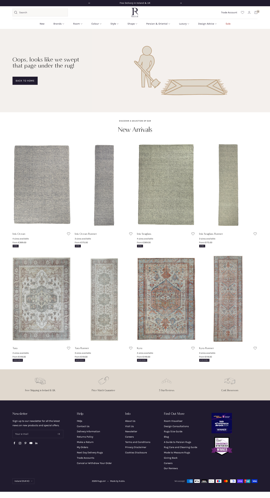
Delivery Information (88, 431)
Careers (129, 436)
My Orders (82, 447)
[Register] (59, 434)
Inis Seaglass (144, 233)
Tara (14, 348)
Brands (57, 23)
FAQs (79, 420)
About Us (130, 420)
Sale (228, 23)
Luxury (183, 23)
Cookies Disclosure (136, 452)
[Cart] (256, 12)
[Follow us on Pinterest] (25, 443)
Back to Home (25, 80)
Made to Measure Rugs (177, 452)
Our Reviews (171, 468)
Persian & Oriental (157, 23)
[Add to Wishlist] (69, 234)
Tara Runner (82, 348)
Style (113, 23)
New (42, 23)
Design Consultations (176, 426)
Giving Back (171, 457)
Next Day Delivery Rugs (90, 452)
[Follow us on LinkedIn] (36, 443)
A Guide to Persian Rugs (177, 442)
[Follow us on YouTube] (31, 443)
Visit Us (129, 426)
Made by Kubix (117, 481)
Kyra (139, 348)
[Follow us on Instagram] (20, 443)
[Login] (249, 12)
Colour (95, 23)
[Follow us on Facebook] (14, 443)
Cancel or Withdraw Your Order (94, 463)
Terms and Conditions (137, 442)
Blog (166, 436)
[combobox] (42, 12)
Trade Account (229, 12)
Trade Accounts (85, 457)
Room (76, 23)
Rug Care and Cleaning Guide (180, 447)
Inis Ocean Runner (86, 233)
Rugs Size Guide (173, 431)
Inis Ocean (18, 233)
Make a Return (85, 442)
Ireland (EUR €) (22, 481)
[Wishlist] (242, 12)
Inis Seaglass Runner (211, 233)
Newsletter (131, 431)
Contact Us (83, 426)
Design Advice (206, 23)
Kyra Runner (206, 348)
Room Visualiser (173, 420)
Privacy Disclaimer (135, 447)
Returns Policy (85, 436)
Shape (131, 23)
